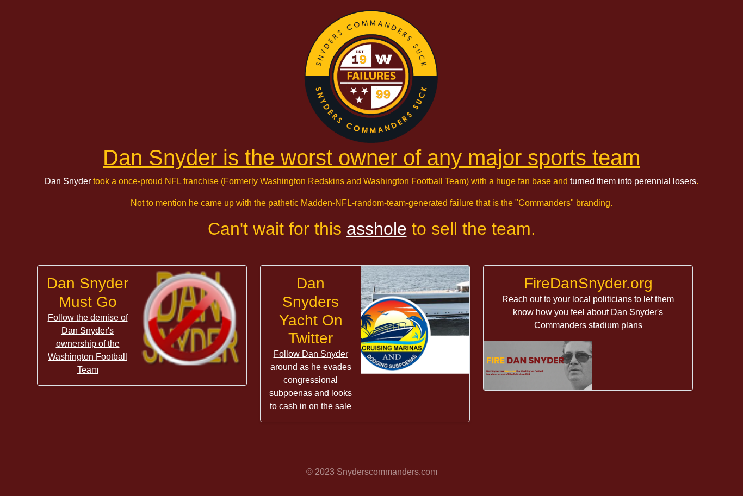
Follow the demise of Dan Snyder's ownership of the (88, 343)
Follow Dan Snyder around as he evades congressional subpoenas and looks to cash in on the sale (310, 380)
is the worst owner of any (371, 157)
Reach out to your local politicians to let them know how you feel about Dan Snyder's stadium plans (588, 312)
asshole (376, 228)
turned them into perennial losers (633, 181)
